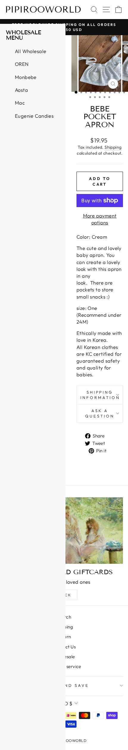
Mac (20, 103)
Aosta (21, 90)
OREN (22, 64)
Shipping (112, 147)
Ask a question (99, 413)
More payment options (100, 219)
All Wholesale (30, 51)
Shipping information (100, 395)
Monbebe (26, 77)
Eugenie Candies (34, 116)
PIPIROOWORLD (43, 9)
